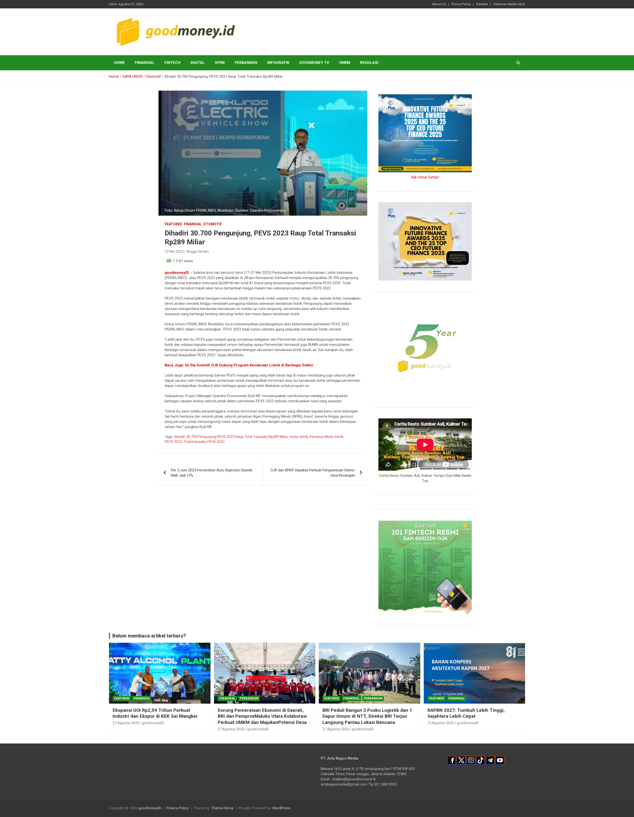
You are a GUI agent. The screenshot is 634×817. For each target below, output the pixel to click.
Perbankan (246, 62)
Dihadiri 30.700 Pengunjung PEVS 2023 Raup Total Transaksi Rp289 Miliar (231, 437)
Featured (173, 224)
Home (119, 62)
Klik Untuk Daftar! (425, 177)
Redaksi (482, 4)
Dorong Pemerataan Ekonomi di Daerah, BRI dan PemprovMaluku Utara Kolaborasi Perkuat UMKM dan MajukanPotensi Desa (262, 716)
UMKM (344, 62)
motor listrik (299, 437)
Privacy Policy (461, 4)
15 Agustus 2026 (440, 723)
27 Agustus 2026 (126, 723)
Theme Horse (222, 808)
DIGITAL (197, 62)
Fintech (172, 62)
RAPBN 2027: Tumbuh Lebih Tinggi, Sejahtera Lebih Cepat (466, 713)
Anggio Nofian (198, 252)
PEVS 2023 (173, 442)
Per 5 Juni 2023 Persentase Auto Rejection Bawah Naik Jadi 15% (211, 473)
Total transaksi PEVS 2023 (204, 442)
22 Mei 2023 (174, 252)
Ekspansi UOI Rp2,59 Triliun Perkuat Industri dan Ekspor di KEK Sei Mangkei (155, 713)
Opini (220, 62)
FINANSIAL (145, 62)
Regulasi (369, 62)
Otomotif (212, 224)
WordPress (281, 808)
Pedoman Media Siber (509, 4)
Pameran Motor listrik (326, 437)
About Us (439, 4)
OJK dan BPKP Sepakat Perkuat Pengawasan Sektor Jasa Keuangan (312, 473)
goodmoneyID (177, 272)
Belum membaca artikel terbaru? (149, 636)
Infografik (278, 62)
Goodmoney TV (314, 62)
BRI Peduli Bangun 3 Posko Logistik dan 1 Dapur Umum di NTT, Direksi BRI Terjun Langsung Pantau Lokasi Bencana (367, 716)
